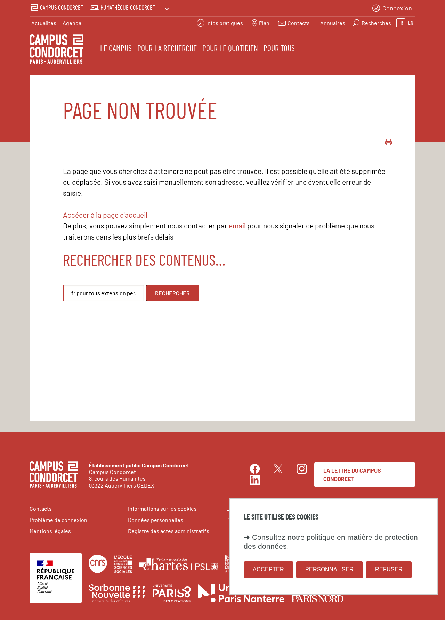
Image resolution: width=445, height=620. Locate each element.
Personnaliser (329, 570)
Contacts (41, 508)
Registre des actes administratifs (168, 531)
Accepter (268, 570)
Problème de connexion (58, 519)
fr (400, 23)
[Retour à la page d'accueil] (56, 50)
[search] (103, 293)
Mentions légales (50, 531)
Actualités (43, 22)
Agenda (72, 22)
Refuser (389, 570)
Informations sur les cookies (162, 508)
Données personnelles (155, 519)
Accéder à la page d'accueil (105, 214)
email (237, 225)
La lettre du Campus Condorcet (352, 474)
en (410, 23)
